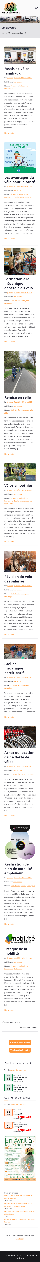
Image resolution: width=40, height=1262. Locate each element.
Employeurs (8, 89)
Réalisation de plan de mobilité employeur (18, 868)
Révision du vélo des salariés (18, 578)
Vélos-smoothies (18, 485)
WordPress (20, 1258)
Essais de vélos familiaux (16, 70)
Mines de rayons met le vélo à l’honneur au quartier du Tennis (18, 1197)
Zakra (33, 1255)
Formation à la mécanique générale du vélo (18, 283)
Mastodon (20, 1239)
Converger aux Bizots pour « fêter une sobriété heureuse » (19, 1220)
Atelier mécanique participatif (14, 668)
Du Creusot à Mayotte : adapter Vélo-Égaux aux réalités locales (19, 1213)
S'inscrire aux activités (20, 1042)
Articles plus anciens (11, 1022)
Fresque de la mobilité (15, 951)
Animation (14, 86)
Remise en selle (17, 397)
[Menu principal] (36, 8)
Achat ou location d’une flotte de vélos (19, 757)
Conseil (23, 774)
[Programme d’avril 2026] (20, 1158)
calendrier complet (18, 1070)
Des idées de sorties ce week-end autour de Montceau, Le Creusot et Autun (18, 1205)
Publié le (23, 78)
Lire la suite (9, 133)
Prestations (17, 82)
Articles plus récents (28, 1027)
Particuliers (8, 504)
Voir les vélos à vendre (20, 1050)
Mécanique (8, 303)
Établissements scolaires (23, 197)
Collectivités (23, 86)
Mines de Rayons (14, 1255)
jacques (10, 78)
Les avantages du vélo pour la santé (19, 179)
